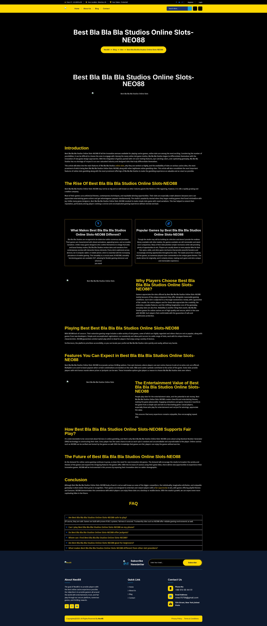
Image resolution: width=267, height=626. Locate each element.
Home (76, 9)
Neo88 (100, 619)
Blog (97, 9)
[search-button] (190, 8)
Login (200, 2)
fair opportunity (161, 488)
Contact (106, 9)
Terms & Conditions (191, 619)
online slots (119, 166)
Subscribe (192, 563)
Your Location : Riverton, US (97, 2)
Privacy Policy (176, 619)
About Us (87, 9)
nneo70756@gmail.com (186, 597)
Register (190, 2)
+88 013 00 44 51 (183, 590)
